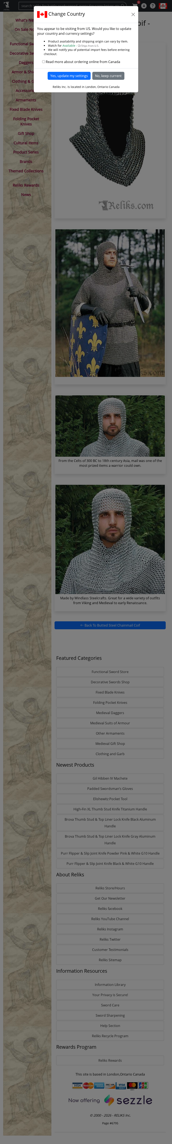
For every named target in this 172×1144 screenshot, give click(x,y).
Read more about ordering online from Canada (83, 61)
